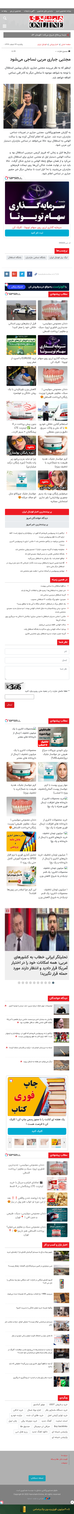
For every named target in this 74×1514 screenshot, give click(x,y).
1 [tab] (53, 983)
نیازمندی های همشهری (45, 11)
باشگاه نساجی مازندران (35, 257)
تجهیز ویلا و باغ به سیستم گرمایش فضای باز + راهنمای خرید (29, 1252)
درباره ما (64, 1455)
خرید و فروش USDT (58, 1404)
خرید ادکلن (18, 1410)
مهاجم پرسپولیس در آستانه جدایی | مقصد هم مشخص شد (42, 571)
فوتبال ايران (42, 44)
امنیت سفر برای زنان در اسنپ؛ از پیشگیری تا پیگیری (32, 1377)
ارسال (9, 705)
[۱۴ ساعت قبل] (61, 1051)
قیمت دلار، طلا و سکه (59, 1459)
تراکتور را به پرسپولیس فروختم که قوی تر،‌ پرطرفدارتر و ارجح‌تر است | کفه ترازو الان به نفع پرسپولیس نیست (29, 1035)
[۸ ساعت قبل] (61, 1009)
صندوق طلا (25, 1426)
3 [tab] (45, 983)
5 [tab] (38, 983)
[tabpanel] (37, 944)
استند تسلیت (61, 1421)
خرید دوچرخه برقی (29, 1421)
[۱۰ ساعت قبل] (61, 1354)
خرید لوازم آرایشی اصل (57, 1415)
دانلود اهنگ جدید (39, 1432)
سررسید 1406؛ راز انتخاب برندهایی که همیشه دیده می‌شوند (29, 1294)
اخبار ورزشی (54, 44)
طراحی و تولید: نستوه (35, 1498)
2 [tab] (49, 983)
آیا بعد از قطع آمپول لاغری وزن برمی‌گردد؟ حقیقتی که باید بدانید (30, 1365)
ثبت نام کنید (37, 233)
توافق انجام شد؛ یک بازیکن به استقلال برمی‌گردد (46, 558)
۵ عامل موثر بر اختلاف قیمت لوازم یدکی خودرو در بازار (32, 1335)
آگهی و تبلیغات (29, 11)
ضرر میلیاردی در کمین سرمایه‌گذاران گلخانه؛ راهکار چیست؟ (30, 1266)
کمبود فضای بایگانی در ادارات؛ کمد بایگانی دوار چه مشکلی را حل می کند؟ (29, 1281)
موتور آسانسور (39, 1404)
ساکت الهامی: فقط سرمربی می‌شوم (52, 624)
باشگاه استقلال (14, 257)
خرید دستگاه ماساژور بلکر (56, 1410)
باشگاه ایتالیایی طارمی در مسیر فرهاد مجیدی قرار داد (44, 554)
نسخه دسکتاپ (37, 1478)
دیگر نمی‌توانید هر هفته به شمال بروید (37, 1061)
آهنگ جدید (46, 1421)
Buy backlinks (60, 1426)
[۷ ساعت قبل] (61, 1037)
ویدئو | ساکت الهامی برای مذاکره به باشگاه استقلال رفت (45, 629)
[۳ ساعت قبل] (61, 1256)
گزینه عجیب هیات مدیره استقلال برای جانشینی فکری (45, 633)
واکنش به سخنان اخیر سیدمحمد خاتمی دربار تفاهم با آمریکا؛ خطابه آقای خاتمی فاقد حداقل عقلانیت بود (29, 1021)
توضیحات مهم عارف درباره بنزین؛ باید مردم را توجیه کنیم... (30, 1005)
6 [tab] (34, 983)
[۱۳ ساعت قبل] (61, 1023)
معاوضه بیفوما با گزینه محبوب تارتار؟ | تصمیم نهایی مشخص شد (39, 549)
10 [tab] (19, 983)
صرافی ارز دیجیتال (42, 1426)
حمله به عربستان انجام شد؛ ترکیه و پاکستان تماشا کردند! (30, 1047)
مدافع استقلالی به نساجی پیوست (53, 586)
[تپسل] (6, 178)
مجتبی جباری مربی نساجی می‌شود (40, 59)
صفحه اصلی (66, 44)
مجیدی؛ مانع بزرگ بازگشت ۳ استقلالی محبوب (48, 599)
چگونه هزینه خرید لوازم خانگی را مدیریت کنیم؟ (34, 1307)
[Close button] (72, 1502)
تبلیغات (64, 1463)
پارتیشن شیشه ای (59, 1432)
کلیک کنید (37, 1131)
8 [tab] (26, 983)
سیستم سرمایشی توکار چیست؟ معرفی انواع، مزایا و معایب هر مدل (28, 1323)
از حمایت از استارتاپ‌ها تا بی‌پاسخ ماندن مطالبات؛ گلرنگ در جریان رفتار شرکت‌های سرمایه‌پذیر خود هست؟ (30, 1351)
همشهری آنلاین (46, 21)
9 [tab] (23, 983)
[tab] (37, 512)
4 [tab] (42, 983)
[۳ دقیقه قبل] (37, 929)
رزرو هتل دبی (21, 1432)
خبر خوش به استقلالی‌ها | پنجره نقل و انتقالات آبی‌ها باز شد (43, 590)
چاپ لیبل (13, 1421)
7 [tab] (30, 983)
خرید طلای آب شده (35, 1415)
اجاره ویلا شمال (34, 1410)
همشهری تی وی (15, 11)
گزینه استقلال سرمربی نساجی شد (53, 595)
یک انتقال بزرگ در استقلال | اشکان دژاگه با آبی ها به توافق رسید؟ (41, 604)
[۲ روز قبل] (61, 1367)
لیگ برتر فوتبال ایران (58, 257)
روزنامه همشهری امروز (63, 11)
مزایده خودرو (16, 1415)
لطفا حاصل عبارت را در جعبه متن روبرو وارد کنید (47, 691)
